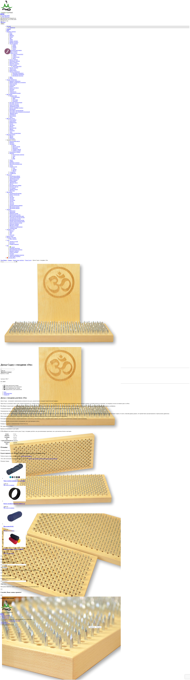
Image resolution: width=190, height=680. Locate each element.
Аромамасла (13, 114)
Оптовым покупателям (14, 620)
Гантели (12, 90)
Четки (11, 117)
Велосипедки (13, 128)
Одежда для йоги (14, 252)
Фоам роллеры (13, 83)
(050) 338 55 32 (5, 16)
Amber (11, 39)
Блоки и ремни (13, 65)
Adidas (14, 45)
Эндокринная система (15, 218)
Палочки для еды (14, 186)
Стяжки (14, 55)
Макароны (15, 148)
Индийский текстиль (17, 75)
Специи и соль (13, 166)
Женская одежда (11, 118)
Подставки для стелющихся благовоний (20, 111)
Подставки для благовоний (16, 110)
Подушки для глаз (14, 103)
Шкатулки (12, 190)
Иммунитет (12, 210)
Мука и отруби (16, 146)
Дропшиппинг (4, 622)
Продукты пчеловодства (16, 164)
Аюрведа (9, 209)
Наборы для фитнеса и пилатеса (18, 82)
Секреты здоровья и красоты (17, 255)
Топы (11, 132)
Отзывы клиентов (14, 244)
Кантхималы (13, 115)
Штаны (11, 126)
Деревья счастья (14, 189)
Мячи (11, 77)
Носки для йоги (14, 62)
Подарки (12, 253)
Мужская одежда (11, 134)
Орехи (11, 160)
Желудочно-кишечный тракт (17, 216)
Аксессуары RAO (16, 66)
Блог (8, 245)
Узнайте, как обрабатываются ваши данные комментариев (42, 458)
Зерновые (12, 144)
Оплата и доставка (11, 237)
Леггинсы (12, 125)
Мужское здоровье (14, 224)
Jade (11, 38)
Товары (10, 260)
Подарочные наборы (15, 176)
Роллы (14, 49)
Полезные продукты (15, 248)
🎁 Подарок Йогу (11, 257)
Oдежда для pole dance (15, 133)
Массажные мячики (15, 208)
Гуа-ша (11, 196)
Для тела (12, 204)
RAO (11, 33)
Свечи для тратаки (14, 105)
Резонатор (15, 101)
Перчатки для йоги (14, 63)
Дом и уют (9, 174)
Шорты (11, 129)
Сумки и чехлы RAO (17, 54)
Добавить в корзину (6, 372)
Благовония (12, 109)
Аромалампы (13, 181)
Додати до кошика (9, 485)
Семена (11, 161)
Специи (14, 169)
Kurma (11, 37)
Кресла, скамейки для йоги (16, 107)
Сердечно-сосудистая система (17, 217)
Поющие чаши (13, 95)
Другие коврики (14, 43)
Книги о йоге (10, 236)
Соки (13, 156)
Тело (11, 233)
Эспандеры (12, 85)
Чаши (13, 98)
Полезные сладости (14, 162)
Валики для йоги (14, 67)
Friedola (14, 47)
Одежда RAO (13, 120)
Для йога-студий (14, 241)
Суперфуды (12, 172)
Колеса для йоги (14, 59)
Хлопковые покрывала (18, 74)
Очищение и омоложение (16, 226)
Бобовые (12, 142)
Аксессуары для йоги (12, 51)
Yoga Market (4, 260)
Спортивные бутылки (15, 93)
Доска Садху (28, 260)
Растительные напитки (18, 154)
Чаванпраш (12, 212)
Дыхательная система (15, 214)
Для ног (12, 201)
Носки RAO (13, 121)
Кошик (3, 22)
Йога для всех (13, 239)
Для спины (12, 200)
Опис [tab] (5, 392)
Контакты (12, 243)
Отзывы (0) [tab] (6, 394)
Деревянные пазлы (14, 106)
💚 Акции (12, 247)
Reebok (14, 46)
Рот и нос (12, 235)
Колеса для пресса (14, 87)
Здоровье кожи (13, 228)
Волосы (11, 230)
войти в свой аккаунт (26, 456)
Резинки (12, 86)
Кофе (13, 158)
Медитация (9, 94)
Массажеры (9, 192)
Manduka (12, 35)
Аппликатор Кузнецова (15, 193)
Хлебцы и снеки (16, 150)
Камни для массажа (14, 194)
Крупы (14, 145)
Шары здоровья (13, 180)
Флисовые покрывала (17, 73)
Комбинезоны (13, 122)
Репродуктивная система (16, 222)
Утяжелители (13, 91)
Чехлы (14, 58)
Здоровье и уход (11, 229)
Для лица (12, 197)
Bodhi (11, 34)
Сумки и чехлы (13, 53)
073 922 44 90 (5, 618)
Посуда (11, 184)
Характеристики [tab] (8, 393)
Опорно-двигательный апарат (17, 221)
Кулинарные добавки (15, 152)
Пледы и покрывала (15, 71)
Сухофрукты (13, 173)
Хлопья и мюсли (16, 149)
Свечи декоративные (15, 177)
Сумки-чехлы (15, 57)
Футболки (12, 130)
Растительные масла (15, 141)
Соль (13, 168)
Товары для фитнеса (12, 79)
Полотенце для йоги (15, 61)
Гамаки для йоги (14, 41)
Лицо (11, 232)
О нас (8, 240)
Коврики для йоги (11, 31)
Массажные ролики (14, 206)
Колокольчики (16, 97)
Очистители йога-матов (16, 50)
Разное (11, 78)
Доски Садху (13, 69)
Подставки (15, 99)
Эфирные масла (14, 113)
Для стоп (12, 202)
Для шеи (12, 198)
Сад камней (12, 188)
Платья (11, 124)
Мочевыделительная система (17, 220)
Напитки (12, 153)
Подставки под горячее (15, 185)
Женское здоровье (14, 225)
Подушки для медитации (16, 102)
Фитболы (12, 89)
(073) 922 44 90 (5, 15)
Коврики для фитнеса (15, 81)
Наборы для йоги (14, 42)
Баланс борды (13, 70)
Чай (13, 157)
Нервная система (14, 213)
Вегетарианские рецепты (16, 249)
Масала (14, 170)
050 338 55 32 (5, 616)
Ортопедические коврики (16, 205)
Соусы (11, 165)
